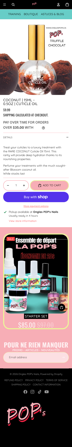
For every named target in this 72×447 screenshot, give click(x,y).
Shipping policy (21, 384)
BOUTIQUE (31, 14)
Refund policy (13, 380)
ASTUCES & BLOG (52, 14)
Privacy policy (34, 380)
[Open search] (13, 4)
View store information (23, 220)
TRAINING (14, 14)
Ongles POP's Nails (28, 374)
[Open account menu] (58, 4)
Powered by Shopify (51, 374)
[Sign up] (63, 357)
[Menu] (4, 4)
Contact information (47, 384)
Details (7, 137)
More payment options (36, 206)
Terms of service (57, 380)
